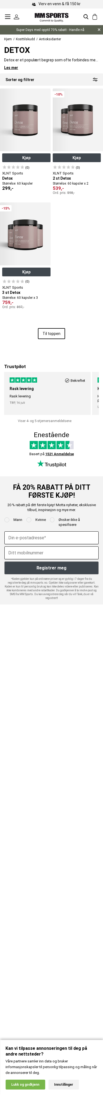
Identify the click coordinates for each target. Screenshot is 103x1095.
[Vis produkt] (13, 167)
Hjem (8, 39)
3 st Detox (11, 292)
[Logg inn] (16, 16)
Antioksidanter (50, 39)
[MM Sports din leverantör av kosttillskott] (52, 16)
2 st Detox (62, 178)
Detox (7, 178)
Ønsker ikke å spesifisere (69, 522)
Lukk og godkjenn (25, 1085)
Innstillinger (63, 1085)
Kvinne (40, 520)
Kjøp (26, 158)
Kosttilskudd (25, 39)
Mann (17, 520)
